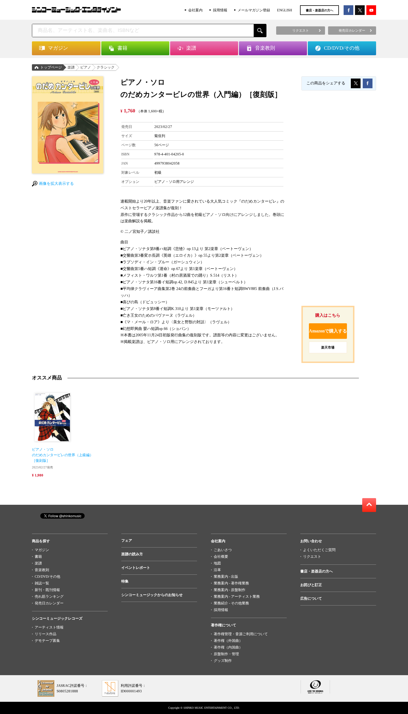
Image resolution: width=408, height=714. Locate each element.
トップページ (51, 67)
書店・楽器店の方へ (319, 10)
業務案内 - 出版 (226, 576)
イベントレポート (135, 568)
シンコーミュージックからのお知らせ (152, 595)
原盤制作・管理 (226, 654)
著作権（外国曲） (228, 641)
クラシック (106, 67)
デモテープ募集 (47, 641)
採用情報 (220, 10)
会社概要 (221, 556)
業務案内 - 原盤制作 (229, 590)
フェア (126, 540)
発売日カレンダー (49, 603)
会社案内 (195, 10)
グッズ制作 (223, 661)
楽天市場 (327, 347)
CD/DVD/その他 (47, 576)
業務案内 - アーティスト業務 (237, 596)
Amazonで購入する (328, 331)
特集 (125, 581)
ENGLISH (284, 10)
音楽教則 (42, 570)
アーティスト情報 (49, 627)
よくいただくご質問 (319, 550)
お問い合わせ (311, 541)
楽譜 (71, 67)
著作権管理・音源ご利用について (241, 634)
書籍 (38, 556)
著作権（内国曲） (228, 647)
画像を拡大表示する (56, 183)
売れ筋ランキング (49, 596)
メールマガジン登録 (254, 10)
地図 (217, 563)
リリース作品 (45, 634)
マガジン (42, 550)
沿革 (217, 570)
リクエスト (312, 556)
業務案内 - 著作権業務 (231, 583)
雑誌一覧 (42, 583)
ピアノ (85, 67)
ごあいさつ (223, 550)
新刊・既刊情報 (47, 590)
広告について (311, 598)
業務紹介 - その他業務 (231, 603)
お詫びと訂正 (311, 585)
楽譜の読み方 (132, 554)
